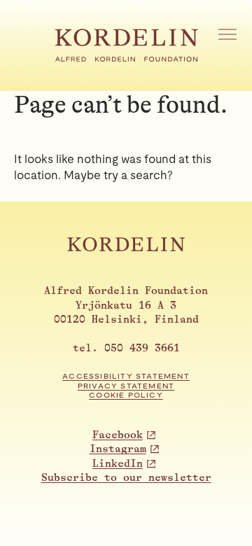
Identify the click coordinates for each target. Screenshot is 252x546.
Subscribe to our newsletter (126, 478)
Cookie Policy (126, 395)
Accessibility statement (126, 376)
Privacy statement (126, 386)
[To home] (126, 58)
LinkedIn (117, 464)
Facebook (117, 435)
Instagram (118, 449)
